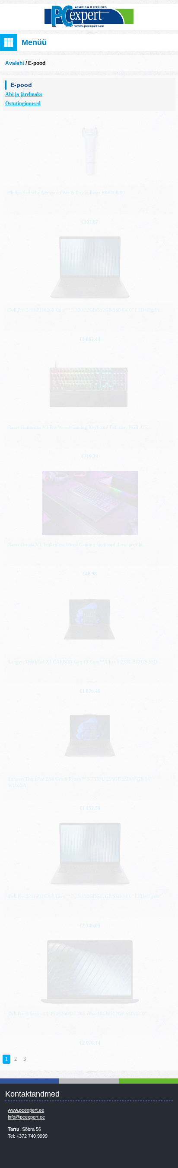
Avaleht (14, 63)
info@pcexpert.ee (26, 1117)
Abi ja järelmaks (23, 94)
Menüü (34, 42)
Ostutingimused (23, 103)
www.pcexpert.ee (26, 1110)
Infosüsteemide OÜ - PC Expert (89, 17)
